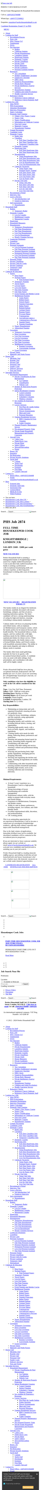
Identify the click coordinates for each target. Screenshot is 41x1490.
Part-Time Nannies (21, 290)
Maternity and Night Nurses (20, 354)
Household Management (19, 375)
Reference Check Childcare (24, 98)
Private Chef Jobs (21, 181)
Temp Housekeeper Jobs (28, 156)
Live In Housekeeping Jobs (29, 162)
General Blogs (15, 490)
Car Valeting (23, 381)
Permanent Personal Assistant (25, 253)
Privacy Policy (10, 990)
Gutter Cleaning (25, 423)
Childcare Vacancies (22, 166)
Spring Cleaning (25, 395)
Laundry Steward (21, 471)
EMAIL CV (20, 604)
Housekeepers (20, 205)
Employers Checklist (22, 78)
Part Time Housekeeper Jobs (29, 160)
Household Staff (11, 207)
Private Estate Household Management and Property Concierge (24, 433)
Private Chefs (19, 63)
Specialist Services (12, 372)
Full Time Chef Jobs (26, 187)
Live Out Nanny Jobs (27, 177)
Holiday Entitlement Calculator (26, 76)
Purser (17, 449)
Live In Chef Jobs (25, 189)
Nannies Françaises (26, 304)
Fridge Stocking (25, 409)
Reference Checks (16, 96)
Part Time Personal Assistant (25, 257)
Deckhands (19, 465)
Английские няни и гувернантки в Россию (28, 319)
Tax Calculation (20, 74)
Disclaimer (9, 992)
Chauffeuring (24, 383)
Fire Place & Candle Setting (29, 407)
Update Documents (17, 130)
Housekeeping (20, 154)
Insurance (13, 453)
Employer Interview (22, 201)
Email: (12, 478)
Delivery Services (16, 368)
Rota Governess (20, 334)
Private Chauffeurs (21, 61)
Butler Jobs (19, 136)
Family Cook (14, 366)
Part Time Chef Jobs (26, 185)
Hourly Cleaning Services (24, 237)
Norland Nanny (20, 278)
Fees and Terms (15, 370)
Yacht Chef (19, 463)
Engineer (18, 467)
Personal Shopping (26, 415)
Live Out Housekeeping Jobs (29, 164)
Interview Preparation (18, 110)
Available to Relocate (11, 982)
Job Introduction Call (22, 199)
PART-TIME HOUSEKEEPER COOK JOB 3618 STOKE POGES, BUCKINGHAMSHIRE (22, 943)
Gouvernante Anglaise (27, 348)
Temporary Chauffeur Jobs (28, 144)
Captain (17, 461)
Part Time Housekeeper (23, 231)
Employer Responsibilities (24, 82)
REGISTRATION (28, 602)
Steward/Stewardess (22, 447)
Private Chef (14, 362)
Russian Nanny (24, 312)
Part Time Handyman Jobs (28, 152)
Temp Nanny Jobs (25, 168)
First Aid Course (20, 124)
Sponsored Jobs (15, 488)
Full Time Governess (22, 340)
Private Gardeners (21, 67)
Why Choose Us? (16, 41)
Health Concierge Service (24, 94)
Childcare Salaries (21, 51)
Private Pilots (19, 443)
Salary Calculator (16, 112)
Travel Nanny (19, 284)
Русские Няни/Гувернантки (25, 315)
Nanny (12, 274)
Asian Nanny (24, 298)
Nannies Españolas (26, 324)
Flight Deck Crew (21, 441)
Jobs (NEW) (14, 104)
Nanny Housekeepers (22, 326)
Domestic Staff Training (18, 114)
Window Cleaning (25, 399)
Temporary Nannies (22, 282)
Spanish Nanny (24, 322)
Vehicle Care (23, 385)
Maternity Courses (21, 126)
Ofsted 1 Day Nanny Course (25, 116)
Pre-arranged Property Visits (25, 429)
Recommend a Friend (18, 193)
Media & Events (16, 492)
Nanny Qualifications (22, 120)
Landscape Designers (17, 239)
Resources (13, 71)
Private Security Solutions (19, 457)
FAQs (12, 45)
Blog (7, 482)
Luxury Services (20, 405)
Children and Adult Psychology (26, 92)
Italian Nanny (24, 306)
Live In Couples (20, 215)
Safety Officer (20, 445)
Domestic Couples (21, 59)
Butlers (17, 49)
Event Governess (21, 350)
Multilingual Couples (22, 217)
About (7, 33)
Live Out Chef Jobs (26, 191)
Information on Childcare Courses (27, 122)
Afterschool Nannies (22, 328)
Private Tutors (15, 352)
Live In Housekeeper (22, 235)
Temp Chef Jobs (25, 183)
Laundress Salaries (21, 55)
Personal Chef (15, 364)
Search (25, 984)
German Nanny (24, 310)
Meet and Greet (24, 413)
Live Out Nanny (20, 288)
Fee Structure (15, 47)
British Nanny (24, 300)
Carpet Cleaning (25, 393)
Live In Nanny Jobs (26, 179)
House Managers (21, 65)
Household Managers (17, 223)
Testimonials (14, 43)
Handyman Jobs (20, 148)
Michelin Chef (15, 358)
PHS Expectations (16, 106)
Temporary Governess (23, 332)
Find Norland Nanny (26, 280)
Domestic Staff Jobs (17, 486)
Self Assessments (16, 203)
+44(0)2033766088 (13, 15)
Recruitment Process (17, 37)
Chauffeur (18, 138)
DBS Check (19, 80)
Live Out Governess (22, 336)
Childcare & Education (13, 271)
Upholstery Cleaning (26, 397)
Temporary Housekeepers (24, 227)
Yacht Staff (14, 459)
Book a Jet (14, 451)
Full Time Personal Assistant (25, 249)
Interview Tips (15, 195)
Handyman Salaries (22, 57)
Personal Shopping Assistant (25, 251)
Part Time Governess (22, 342)
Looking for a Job (11, 102)
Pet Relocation (15, 455)
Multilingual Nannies (22, 296)
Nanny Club (19, 118)
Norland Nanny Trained (27, 170)
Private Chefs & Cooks (18, 263)
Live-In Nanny (20, 286)
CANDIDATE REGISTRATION (17, 865)
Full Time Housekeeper (23, 229)
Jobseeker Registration (18, 108)
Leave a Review (16, 197)
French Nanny (24, 302)
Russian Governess (26, 346)
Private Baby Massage (23, 84)
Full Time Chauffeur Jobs (28, 140)
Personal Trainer (16, 259)
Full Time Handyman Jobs (28, 150)
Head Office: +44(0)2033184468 (22, 476)
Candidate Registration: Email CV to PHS (16, 26)
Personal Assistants (17, 245)
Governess (14, 330)
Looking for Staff (11, 35)
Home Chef (9, 356)
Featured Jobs (15, 484)
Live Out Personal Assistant (25, 255)
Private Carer (14, 243)
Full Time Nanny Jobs (27, 172)
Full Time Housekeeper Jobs (29, 158)
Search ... (4, 512)
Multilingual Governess (23, 344)
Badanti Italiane (24, 308)
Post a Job (13, 39)
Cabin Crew (19, 439)
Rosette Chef (14, 360)
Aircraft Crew (15, 437)
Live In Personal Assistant (24, 247)
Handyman (14, 221)
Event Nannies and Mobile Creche (27, 294)
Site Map (8, 994)
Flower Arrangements (27, 411)
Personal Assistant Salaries (24, 69)
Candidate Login (16, 132)
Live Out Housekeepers (23, 233)
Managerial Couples (22, 219)
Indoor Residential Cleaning (25, 391)
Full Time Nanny (21, 292)
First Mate (18, 469)
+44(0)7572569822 (17, 18)
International (14, 269)
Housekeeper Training (23, 90)
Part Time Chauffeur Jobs (28, 142)
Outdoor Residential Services (25, 417)
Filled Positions (15, 494)
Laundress (13, 241)
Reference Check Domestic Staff (26, 100)
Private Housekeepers (22, 53)
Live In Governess (21, 338)
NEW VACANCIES (11, 554)
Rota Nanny (19, 276)
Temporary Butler (21, 211)
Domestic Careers (16, 134)
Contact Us (9, 473)
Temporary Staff (16, 267)
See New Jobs (28, 1487)
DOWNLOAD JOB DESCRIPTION (23, 867)
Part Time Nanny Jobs (27, 175)
